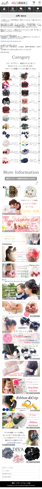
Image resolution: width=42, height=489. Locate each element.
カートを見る (5, 470)
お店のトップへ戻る (7, 467)
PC (29, 483)
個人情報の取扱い (7, 476)
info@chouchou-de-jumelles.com (11, 41)
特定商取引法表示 (7, 473)
